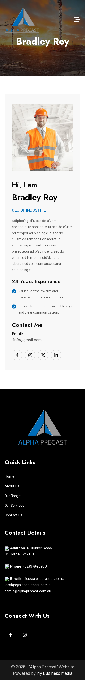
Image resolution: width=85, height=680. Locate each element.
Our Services (14, 505)
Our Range (13, 496)
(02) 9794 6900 (35, 566)
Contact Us (13, 515)
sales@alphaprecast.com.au (44, 578)
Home (9, 476)
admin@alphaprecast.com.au (28, 590)
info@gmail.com (27, 339)
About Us (12, 486)
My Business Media (54, 673)
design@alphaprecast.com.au (28, 584)
